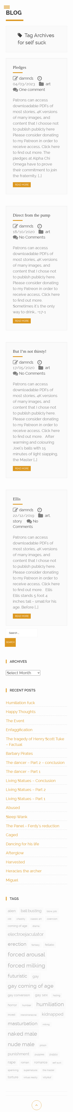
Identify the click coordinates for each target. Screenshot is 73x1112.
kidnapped (52, 1014)
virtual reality (31, 1077)
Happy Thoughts (21, 711)
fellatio (49, 945)
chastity (21, 919)
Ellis (17, 498)
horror (12, 1005)
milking (46, 1024)
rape (12, 1062)
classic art (36, 919)
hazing (56, 995)
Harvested (15, 862)
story (17, 521)
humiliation (50, 1004)
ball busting (31, 911)
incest (11, 1014)
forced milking (26, 965)
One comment (32, 89)
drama (36, 926)
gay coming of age (31, 986)
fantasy (36, 945)
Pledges (19, 67)
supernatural (30, 1070)
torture (13, 1077)
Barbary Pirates (19, 753)
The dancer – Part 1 (23, 771)
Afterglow (15, 853)
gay (36, 976)
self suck (57, 1062)
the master (48, 1070)
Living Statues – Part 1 (25, 798)
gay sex (41, 995)
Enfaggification (19, 729)
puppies (39, 1054)
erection (17, 944)
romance (40, 1062)
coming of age (17, 926)
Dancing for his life (22, 844)
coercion (52, 918)
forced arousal (26, 954)
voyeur (47, 1077)
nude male (21, 1044)
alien (12, 911)
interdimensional (29, 1015)
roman (25, 1062)
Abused (13, 807)
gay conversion (19, 995)
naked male (22, 1034)
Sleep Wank (16, 816)
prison (43, 1045)
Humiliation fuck (20, 702)
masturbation (22, 1023)
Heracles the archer (24, 871)
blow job (52, 911)
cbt (9, 919)
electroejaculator (26, 934)
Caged (12, 834)
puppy (53, 1054)
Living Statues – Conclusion (31, 780)
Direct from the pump (31, 215)
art (48, 84)
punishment (18, 1054)
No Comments (32, 237)
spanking (13, 1070)
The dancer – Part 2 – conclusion (35, 762)
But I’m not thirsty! (29, 351)
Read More (22, 184)
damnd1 (26, 78)
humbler (26, 1005)
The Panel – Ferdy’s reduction (32, 826)
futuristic (17, 976)
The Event (15, 720)
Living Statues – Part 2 (26, 789)
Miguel (12, 880)
